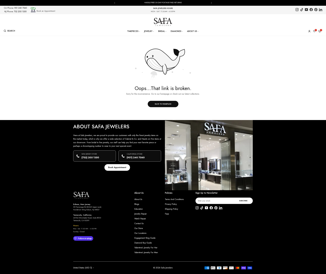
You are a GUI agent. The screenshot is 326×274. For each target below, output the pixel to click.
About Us (138, 199)
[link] (133, 31)
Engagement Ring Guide (144, 237)
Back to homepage (163, 104)
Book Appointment (117, 167)
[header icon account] (309, 31)
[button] (115, 2)
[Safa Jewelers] (163, 21)
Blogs (136, 204)
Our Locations (140, 233)
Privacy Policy (171, 204)
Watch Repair (140, 218)
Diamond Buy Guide (143, 242)
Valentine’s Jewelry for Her (145, 247)
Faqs (167, 213)
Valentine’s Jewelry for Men (146, 252)
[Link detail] (297, 9)
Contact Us (139, 223)
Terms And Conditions (174, 199)
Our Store (138, 228)
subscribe (243, 201)
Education (138, 209)
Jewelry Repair (140, 213)
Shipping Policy (171, 209)
